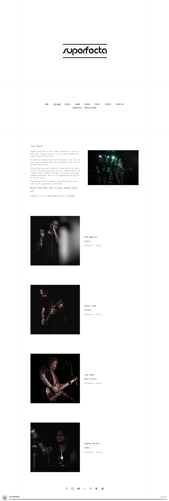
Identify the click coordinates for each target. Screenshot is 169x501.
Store (97, 104)
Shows (77, 104)
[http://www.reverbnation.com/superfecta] (84, 489)
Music (67, 104)
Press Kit (120, 104)
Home (47, 104)
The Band (56, 104)
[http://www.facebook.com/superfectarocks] (66, 489)
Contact (108, 104)
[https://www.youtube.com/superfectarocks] (78, 489)
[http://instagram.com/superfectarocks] (72, 489)
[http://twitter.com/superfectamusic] (96, 489)
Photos (87, 104)
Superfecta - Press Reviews (84, 108)
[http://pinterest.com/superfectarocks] (90, 489)
